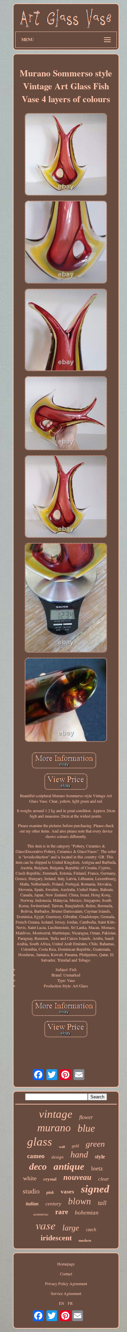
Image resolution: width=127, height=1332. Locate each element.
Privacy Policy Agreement (66, 1283)
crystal (50, 1179)
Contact (66, 1273)
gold (75, 1146)
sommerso (40, 1214)
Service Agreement (66, 1293)
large (70, 1227)
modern (85, 1240)
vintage (55, 1114)
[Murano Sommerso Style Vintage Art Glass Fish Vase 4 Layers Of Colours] (66, 155)
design (57, 1157)
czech (91, 1229)
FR (70, 1303)
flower (86, 1117)
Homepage (66, 1263)
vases (67, 1191)
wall (62, 1147)
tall (102, 1202)
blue (86, 1128)
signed (95, 1189)
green (95, 1143)
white (30, 1178)
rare (61, 1212)
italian (32, 1203)
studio (31, 1191)
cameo (36, 1156)
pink (50, 1192)
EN (61, 1303)
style (100, 1157)
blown (79, 1201)
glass (39, 1141)
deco (38, 1166)
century (53, 1203)
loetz (97, 1168)
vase (46, 1225)
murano (54, 1127)
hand (79, 1155)
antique (69, 1166)
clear (103, 1179)
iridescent (56, 1238)
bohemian (87, 1212)
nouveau (77, 1177)
